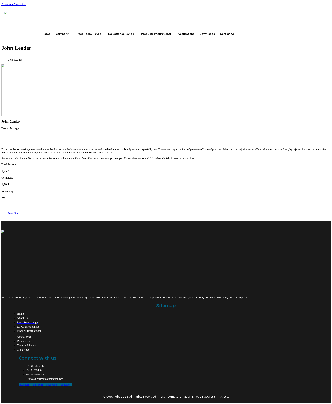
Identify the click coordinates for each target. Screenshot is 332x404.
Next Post (14, 213)
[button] (63, 34)
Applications (186, 33)
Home (46, 33)
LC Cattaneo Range (121, 33)
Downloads (207, 33)
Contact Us (227, 33)
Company (62, 33)
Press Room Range (88, 33)
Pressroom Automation (13, 4)
